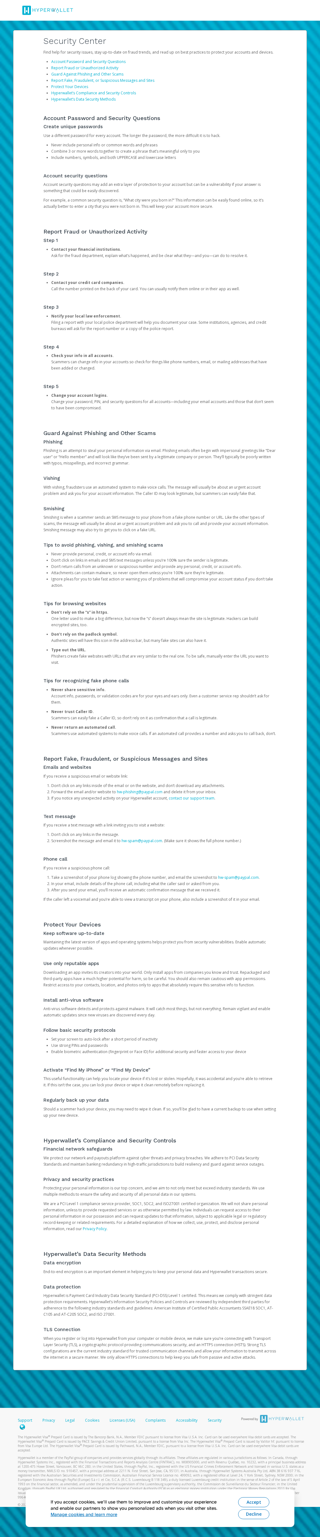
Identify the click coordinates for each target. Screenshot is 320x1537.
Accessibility (187, 1420)
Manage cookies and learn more (84, 1514)
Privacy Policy (95, 1228)
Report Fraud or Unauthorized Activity (84, 68)
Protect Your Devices (69, 86)
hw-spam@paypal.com (142, 840)
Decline (254, 1514)
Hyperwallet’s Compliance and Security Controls (93, 93)
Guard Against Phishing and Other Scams (87, 74)
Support (25, 1420)
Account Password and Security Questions (88, 61)
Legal (70, 1420)
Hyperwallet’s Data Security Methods (83, 99)
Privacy (48, 1420)
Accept (254, 1502)
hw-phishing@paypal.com (139, 792)
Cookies (92, 1420)
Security (215, 1420)
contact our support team (191, 798)
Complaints (156, 1420)
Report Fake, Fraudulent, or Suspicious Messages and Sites (102, 80)
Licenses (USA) (123, 1420)
